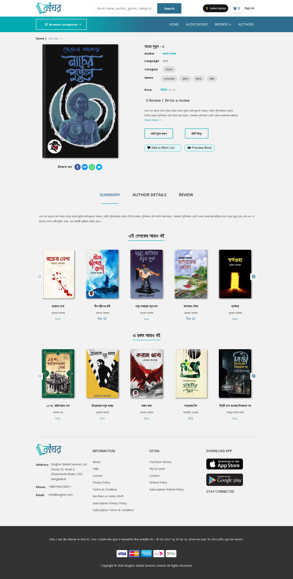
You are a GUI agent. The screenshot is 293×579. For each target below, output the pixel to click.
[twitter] (99, 167)
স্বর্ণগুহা (235, 306)
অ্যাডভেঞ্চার (169, 79)
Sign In (249, 8)
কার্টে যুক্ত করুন (159, 133)
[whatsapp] (92, 167)
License (97, 476)
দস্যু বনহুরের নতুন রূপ (147, 306)
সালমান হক (58, 412)
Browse (221, 24)
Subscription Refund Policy (166, 489)
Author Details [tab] (149, 194)
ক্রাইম (185, 79)
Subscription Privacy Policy (110, 503)
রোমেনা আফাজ (58, 313)
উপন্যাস (169, 69)
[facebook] (77, 167)
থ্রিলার (199, 79)
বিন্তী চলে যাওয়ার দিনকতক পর (235, 405)
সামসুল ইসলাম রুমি (235, 412)
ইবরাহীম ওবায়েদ (190, 412)
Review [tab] (186, 194)
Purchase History (160, 462)
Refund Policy (158, 482)
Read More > (153, 120)
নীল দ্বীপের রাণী (102, 306)
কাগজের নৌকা (191, 306)
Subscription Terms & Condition (113, 510)
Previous (39, 276)
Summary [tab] (110, 194)
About (96, 462)
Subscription (217, 8)
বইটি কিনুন (196, 133)
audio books (197, 24)
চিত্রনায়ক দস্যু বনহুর (102, 405)
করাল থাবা (146, 405)
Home (174, 24)
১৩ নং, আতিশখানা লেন (58, 405)
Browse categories (63, 24)
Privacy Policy (101, 482)
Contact (154, 476)
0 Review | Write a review (168, 100)
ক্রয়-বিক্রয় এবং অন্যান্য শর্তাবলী (108, 496)
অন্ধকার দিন (190, 405)
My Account (157, 469)
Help (95, 469)
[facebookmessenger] (85, 167)
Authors (246, 24)
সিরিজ (211, 79)
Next (253, 276)
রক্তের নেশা (58, 306)
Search (169, 8)
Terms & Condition (105, 489)
